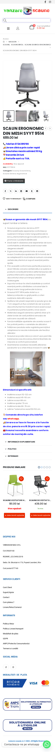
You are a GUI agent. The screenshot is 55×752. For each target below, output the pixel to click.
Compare (30, 199)
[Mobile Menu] (8, 28)
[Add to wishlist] (21, 478)
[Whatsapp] (47, 744)
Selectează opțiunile (15, 515)
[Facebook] (45, 2)
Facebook (5, 191)
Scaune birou (25, 171)
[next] (50, 128)
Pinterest (21, 191)
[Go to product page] (14, 485)
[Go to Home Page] (4, 41)
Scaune (15, 171)
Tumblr (31, 191)
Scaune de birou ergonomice (15, 173)
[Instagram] (50, 2)
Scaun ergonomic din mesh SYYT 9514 (26, 219)
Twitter (10, 191)
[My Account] (18, 28)
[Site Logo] (27, 10)
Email (26, 191)
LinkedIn (16, 191)
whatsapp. (13, 418)
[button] (5, 20)
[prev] (46, 128)
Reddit (37, 191)
